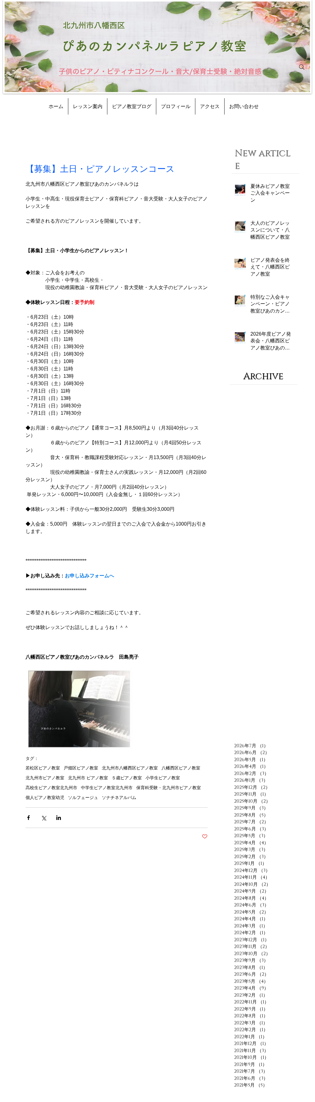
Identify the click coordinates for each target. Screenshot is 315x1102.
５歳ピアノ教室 (127, 777)
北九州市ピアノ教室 (45, 777)
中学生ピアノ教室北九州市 (107, 787)
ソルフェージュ (83, 797)
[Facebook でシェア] (28, 818)
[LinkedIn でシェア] (59, 818)
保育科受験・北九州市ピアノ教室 (168, 787)
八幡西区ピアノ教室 (180, 767)
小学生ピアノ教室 (163, 777)
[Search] (301, 67)
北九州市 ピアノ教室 (88, 777)
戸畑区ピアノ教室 (81, 767)
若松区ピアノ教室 (43, 767)
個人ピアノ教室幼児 (45, 797)
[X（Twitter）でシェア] (43, 818)
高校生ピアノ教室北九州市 (51, 787)
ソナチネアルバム (119, 797)
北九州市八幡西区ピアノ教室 (130, 767)
